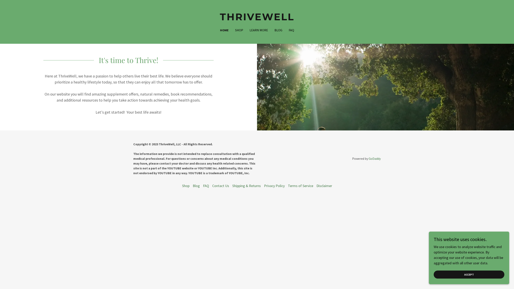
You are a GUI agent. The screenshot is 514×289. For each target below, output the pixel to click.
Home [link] (224, 30)
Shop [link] (239, 30)
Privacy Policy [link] (274, 185)
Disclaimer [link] (324, 185)
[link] (257, 19)
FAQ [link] (291, 30)
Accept (469, 274)
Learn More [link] (259, 30)
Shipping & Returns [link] (246, 185)
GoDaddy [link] (375, 159)
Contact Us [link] (220, 185)
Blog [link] (278, 30)
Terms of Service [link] (300, 185)
